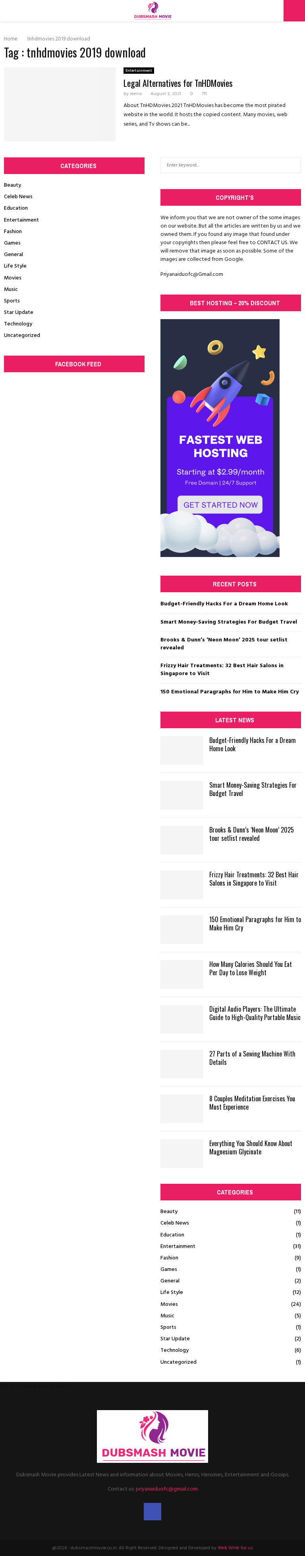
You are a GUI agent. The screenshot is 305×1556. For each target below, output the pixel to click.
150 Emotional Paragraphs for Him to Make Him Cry (229, 692)
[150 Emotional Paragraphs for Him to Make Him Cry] (181, 929)
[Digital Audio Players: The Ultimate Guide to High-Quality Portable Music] (181, 1019)
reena (136, 94)
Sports (12, 301)
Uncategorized (22, 335)
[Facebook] (152, 1511)
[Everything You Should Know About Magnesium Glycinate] (181, 1153)
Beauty (12, 185)
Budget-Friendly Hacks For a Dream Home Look (224, 604)
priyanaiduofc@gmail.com (167, 1489)
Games (12, 243)
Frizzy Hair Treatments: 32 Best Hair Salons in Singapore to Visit (222, 669)
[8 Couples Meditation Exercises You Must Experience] (181, 1109)
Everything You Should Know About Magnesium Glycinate (250, 1147)
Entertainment (138, 70)
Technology (18, 324)
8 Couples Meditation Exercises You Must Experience (252, 1103)
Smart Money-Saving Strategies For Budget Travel (228, 622)
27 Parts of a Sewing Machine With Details (252, 1058)
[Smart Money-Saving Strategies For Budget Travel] (181, 795)
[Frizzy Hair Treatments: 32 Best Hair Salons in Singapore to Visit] (181, 885)
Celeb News (18, 196)
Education (16, 208)
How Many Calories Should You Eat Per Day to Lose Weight (250, 968)
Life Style (15, 266)
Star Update (18, 312)
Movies (12, 278)
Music (11, 289)
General (13, 254)
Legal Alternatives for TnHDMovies (178, 83)
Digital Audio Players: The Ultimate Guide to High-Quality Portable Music (255, 1013)
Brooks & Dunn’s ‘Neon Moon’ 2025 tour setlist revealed (224, 644)
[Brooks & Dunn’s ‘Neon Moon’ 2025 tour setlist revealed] (181, 840)
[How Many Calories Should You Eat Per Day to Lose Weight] (181, 974)
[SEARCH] (293, 165)
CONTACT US (272, 242)
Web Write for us (235, 1548)
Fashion (13, 231)
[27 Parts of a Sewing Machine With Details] (181, 1064)
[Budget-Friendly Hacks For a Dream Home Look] (181, 750)
